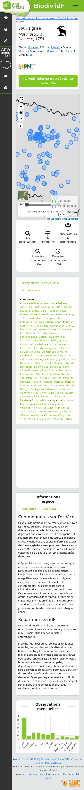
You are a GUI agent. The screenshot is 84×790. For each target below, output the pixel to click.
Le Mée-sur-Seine (30, 351)
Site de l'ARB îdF (30, 759)
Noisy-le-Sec (41, 366)
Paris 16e (31, 378)
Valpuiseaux (59, 404)
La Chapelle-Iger (37, 344)
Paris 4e (36, 381)
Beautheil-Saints (29, 310)
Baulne (68, 307)
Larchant (66, 348)
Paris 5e (47, 381)
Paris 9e (24, 385)
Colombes (26, 322)
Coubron (68, 322)
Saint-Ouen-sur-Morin (60, 393)
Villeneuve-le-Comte (31, 415)
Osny (68, 370)
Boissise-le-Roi (57, 310)
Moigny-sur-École (64, 355)
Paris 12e (59, 374)
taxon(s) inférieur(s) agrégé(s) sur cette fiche (48, 80)
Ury (53, 400)
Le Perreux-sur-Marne (54, 351)
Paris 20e (25, 381)
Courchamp (57, 325)
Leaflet (54, 218)
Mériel (48, 355)
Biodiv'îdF (49, 5)
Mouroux (68, 359)
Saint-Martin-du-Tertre (33, 393)
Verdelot (25, 408)
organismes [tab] (50, 282)
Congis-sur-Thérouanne (47, 322)
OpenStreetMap (70, 218)
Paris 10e (35, 374)
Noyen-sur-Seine (60, 366)
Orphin (59, 370)
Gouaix (43, 336)
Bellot (44, 310)
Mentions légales (53, 762)
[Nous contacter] (6, 76)
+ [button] (21, 106)
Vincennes (51, 415)
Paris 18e (43, 378)
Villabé (32, 411)
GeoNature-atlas (36, 773)
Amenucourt (48, 303)
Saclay (34, 389)
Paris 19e (56, 378)
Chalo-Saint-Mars (31, 318)
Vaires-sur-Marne (40, 404)
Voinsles (33, 419)
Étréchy (42, 333)
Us (58, 400)
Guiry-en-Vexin (40, 340)
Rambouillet (62, 385)
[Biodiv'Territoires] (6, 64)
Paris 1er (68, 378)
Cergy (71, 314)
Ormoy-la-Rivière (43, 370)
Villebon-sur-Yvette (49, 411)
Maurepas (37, 355)
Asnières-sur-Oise (30, 307)
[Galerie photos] (6, 87)
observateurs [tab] (31, 290)
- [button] (21, 118)
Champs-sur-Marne (54, 318)
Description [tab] (28, 508)
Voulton (58, 419)
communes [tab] (30, 282)
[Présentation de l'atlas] (6, 29)
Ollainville (25, 370)
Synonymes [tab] (49, 508)
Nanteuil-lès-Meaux (31, 363)
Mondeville (27, 359)
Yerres (68, 419)
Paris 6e (58, 381)
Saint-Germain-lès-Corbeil (55, 389)
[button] (21, 99)
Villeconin (67, 411)
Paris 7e (69, 381)
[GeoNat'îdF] (6, 52)
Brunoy (51, 314)
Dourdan (31, 333)
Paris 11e (47, 374)
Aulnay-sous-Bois (52, 307)
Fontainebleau (28, 336)
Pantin (24, 374)
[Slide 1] (48, 482)
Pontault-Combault (42, 385)
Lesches (24, 355)
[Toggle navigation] (75, 5)
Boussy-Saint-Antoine (32, 314)
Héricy (54, 340)
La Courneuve (57, 344)
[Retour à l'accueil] (6, 17)
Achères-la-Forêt (29, 303)
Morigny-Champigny (48, 359)
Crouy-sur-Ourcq (45, 329)
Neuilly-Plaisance (54, 363)
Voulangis (45, 419)
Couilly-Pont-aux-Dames (34, 325)
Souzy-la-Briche (40, 400)
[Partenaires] (6, 41)
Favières (54, 333)
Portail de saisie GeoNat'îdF (55, 759)
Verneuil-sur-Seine (42, 408)
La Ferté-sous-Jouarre (46, 348)
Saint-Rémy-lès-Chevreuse (35, 396)
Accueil (16, 759)
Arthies (62, 303)
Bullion (62, 314)
